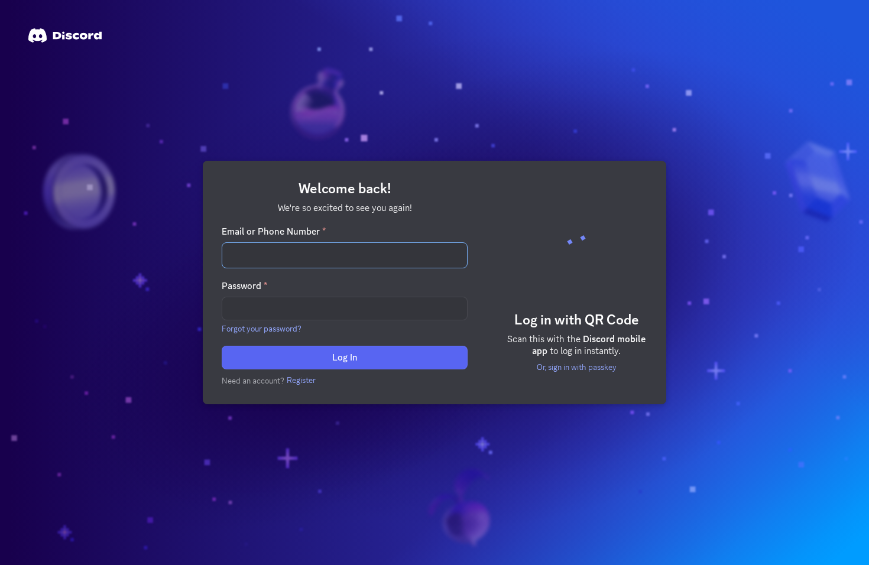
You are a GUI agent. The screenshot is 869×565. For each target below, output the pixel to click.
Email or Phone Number (274, 232)
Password (244, 286)
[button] (261, 328)
